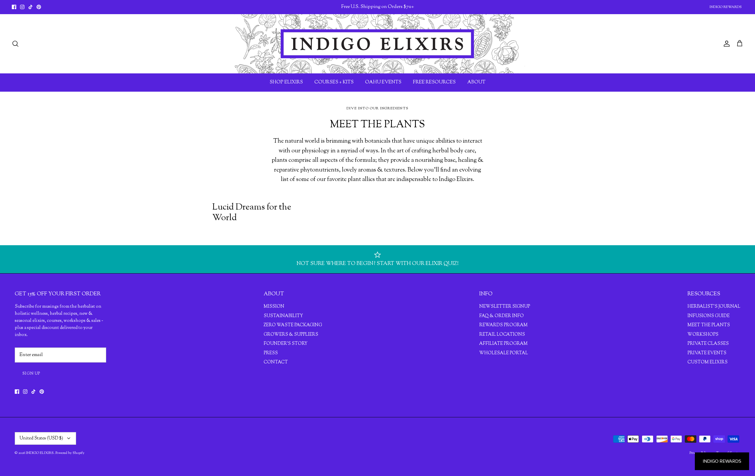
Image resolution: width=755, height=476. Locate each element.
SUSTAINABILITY (283, 316)
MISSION (274, 307)
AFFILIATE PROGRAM (503, 344)
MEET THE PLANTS (708, 325)
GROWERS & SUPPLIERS (291, 335)
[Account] (725, 43)
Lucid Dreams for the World (251, 212)
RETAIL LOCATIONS (502, 335)
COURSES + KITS (334, 82)
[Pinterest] (39, 7)
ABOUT (476, 82)
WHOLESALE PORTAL (503, 353)
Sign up (31, 373)
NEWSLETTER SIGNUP (504, 307)
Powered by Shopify (69, 453)
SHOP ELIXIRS (286, 82)
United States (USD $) (41, 438)
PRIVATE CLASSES (708, 344)
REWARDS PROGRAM (503, 325)
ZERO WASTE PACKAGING (293, 325)
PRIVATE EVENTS (706, 353)
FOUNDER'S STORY (285, 344)
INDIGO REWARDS (726, 7)
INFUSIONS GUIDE (708, 316)
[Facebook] (14, 7)
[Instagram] (22, 7)
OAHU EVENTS (383, 82)
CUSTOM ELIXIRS (707, 362)
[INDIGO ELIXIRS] (377, 43)
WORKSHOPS (702, 335)
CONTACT (276, 362)
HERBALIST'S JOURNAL (713, 307)
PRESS (271, 353)
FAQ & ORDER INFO (501, 316)
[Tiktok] (30, 7)
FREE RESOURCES (434, 82)
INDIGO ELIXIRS (40, 453)
